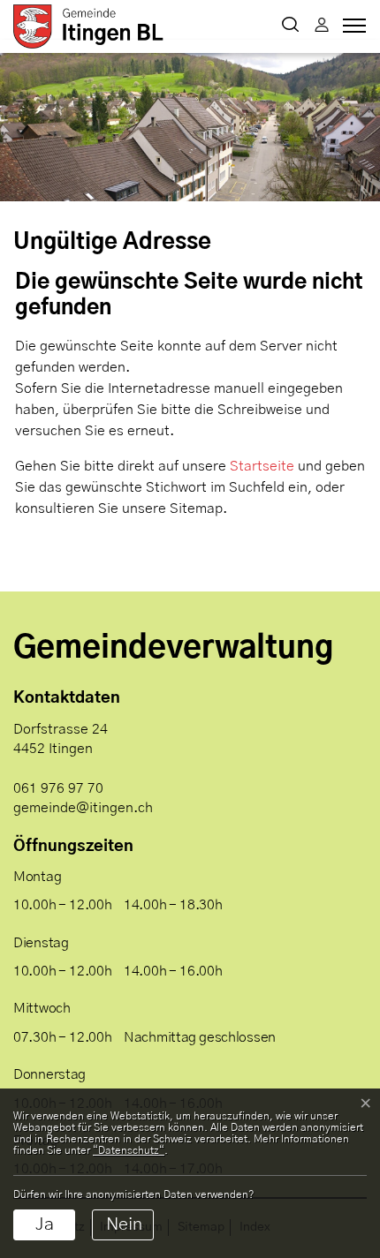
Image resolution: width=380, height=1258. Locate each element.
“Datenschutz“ (128, 1150)
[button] (290, 26)
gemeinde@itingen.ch (83, 808)
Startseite (262, 466)
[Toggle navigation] (352, 30)
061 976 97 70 (58, 788)
